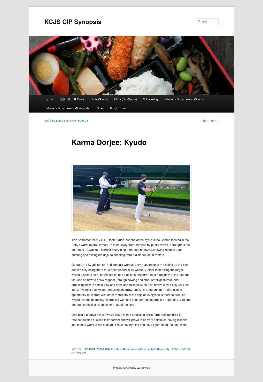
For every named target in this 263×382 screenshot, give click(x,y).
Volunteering (150, 99)
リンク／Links (118, 108)
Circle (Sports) (99, 99)
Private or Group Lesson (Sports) (184, 99)
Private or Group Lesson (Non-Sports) (67, 108)
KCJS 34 (83, 120)
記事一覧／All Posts (72, 99)
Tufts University (160, 349)
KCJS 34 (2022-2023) (97, 349)
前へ (204, 120)
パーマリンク (79, 353)
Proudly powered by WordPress (131, 368)
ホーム (49, 99)
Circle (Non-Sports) (125, 99)
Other (100, 108)
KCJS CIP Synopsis (73, 21)
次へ (215, 120)
